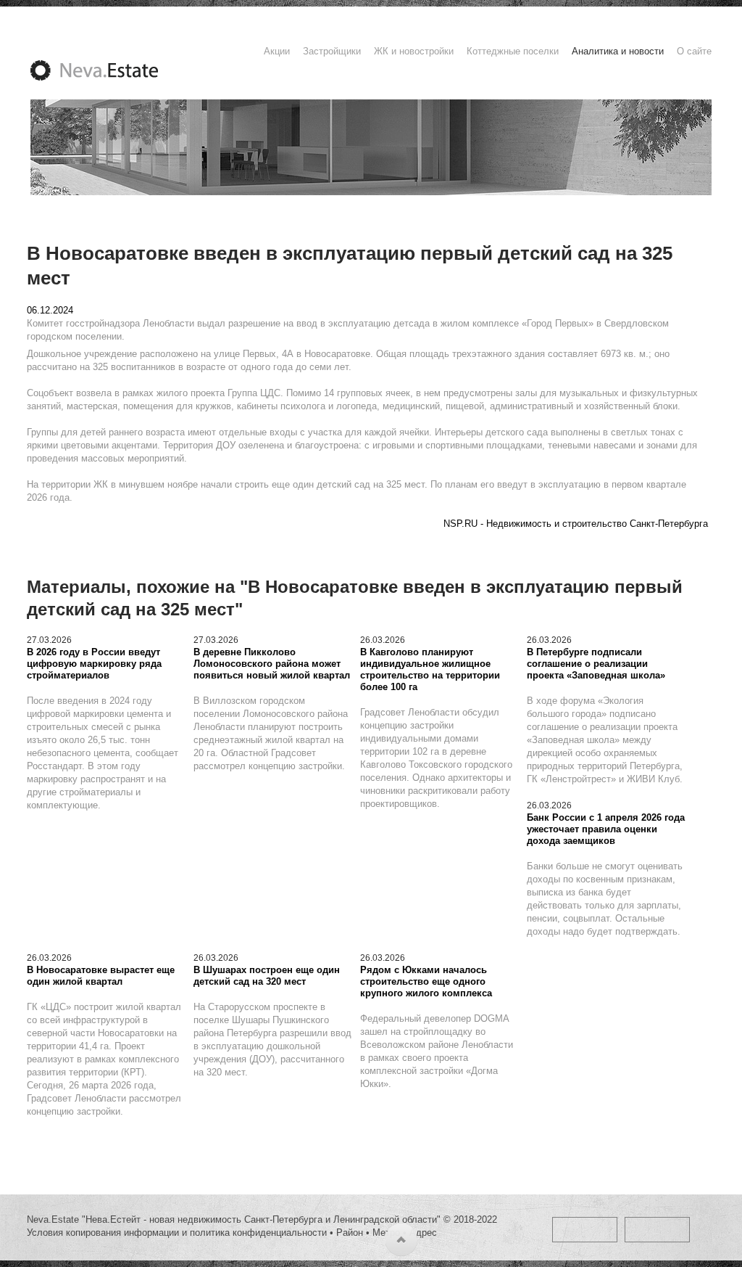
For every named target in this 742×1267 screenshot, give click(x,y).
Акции (277, 51)
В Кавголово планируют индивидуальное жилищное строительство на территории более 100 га (430, 669)
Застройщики (332, 51)
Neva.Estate (111, 70)
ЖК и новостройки (414, 51)
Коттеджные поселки (513, 51)
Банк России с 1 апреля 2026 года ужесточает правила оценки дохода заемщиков (606, 829)
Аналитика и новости (618, 51)
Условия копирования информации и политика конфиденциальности (177, 1232)
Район (349, 1232)
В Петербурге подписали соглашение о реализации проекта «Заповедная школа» (596, 664)
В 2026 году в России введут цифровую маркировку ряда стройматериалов (94, 664)
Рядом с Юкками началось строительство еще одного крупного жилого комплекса (426, 981)
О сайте (694, 51)
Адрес (423, 1232)
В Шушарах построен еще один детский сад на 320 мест (266, 975)
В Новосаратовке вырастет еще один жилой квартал (101, 975)
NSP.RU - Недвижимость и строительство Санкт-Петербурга (575, 523)
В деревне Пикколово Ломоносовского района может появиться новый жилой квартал (271, 664)
